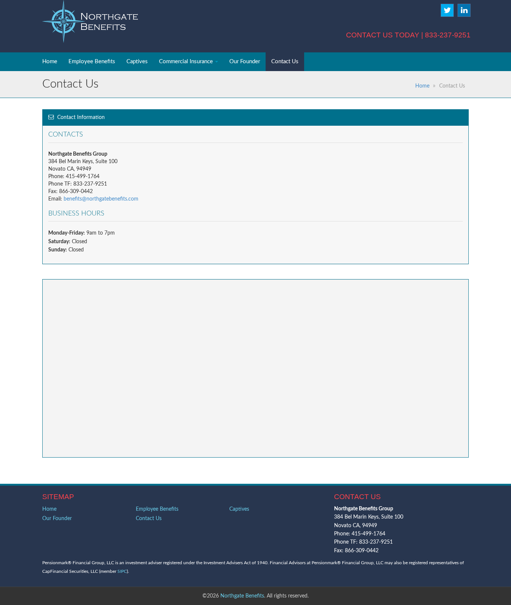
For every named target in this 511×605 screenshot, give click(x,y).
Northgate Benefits (242, 596)
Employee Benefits (91, 61)
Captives (137, 61)
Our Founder (244, 61)
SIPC (122, 571)
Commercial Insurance (186, 61)
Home (49, 61)
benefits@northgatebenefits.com (101, 199)
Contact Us (285, 61)
